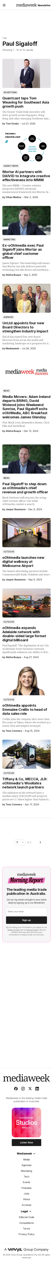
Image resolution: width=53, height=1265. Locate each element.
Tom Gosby (12, 123)
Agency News (11, 166)
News (7, 390)
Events (26, 1182)
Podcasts (26, 1187)
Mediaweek (24, 1153)
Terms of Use (13, 930)
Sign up (26, 920)
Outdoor (9, 551)
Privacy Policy (32, 930)
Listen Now (26, 1142)
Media (26, 1159)
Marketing (9, 239)
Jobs (26, 1193)
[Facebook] (16, 1089)
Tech (26, 1176)
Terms (26, 1228)
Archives (27, 1205)
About (26, 1199)
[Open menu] (4, 6)
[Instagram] (23, 1089)
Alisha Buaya (13, 274)
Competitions (26, 1222)
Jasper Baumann (15, 509)
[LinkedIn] (37, 1089)
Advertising (10, 92)
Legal (24, 1211)
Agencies (8, 317)
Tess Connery (14, 730)
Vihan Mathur (13, 197)
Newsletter (44, 5)
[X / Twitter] (30, 1089)
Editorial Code (26, 1217)
